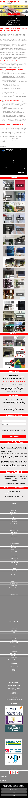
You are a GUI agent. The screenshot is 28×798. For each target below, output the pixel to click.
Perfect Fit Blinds (8, 218)
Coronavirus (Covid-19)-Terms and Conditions (14, 381)
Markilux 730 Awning (14, 649)
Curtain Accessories (14, 626)
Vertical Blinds (8, 196)
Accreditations (19, 352)
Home (14, 505)
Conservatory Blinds (14, 530)
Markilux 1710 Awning (14, 651)
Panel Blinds (8, 283)
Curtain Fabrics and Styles (14, 623)
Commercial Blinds (14, 553)
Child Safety (8, 363)
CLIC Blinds (14, 560)
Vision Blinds (8, 261)
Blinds (14, 517)
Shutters (8, 185)
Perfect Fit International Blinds (8, 240)
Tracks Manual (14, 628)
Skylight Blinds (19, 316)
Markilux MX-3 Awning (14, 642)
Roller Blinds (19, 185)
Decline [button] (14, 792)
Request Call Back (14, 436)
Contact (13, 508)
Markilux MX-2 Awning (14, 644)
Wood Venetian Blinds (14, 523)
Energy (19, 363)
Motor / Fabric (14, 655)
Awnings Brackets (14, 653)
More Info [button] (14, 795)
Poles (14, 632)
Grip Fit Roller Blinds (14, 562)
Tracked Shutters (14, 585)
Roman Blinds (8, 272)
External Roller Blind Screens (14, 659)
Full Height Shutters (14, 577)
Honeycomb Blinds (14, 558)
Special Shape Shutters (14, 587)
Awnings (14, 638)
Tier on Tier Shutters (14, 579)
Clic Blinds (8, 229)
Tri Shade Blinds (19, 261)
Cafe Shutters (14, 581)
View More (14, 13)
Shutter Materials (14, 570)
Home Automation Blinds (14, 543)
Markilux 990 (14, 640)
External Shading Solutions (14, 636)
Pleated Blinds (19, 229)
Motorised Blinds (8, 305)
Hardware (14, 572)
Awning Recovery (19, 327)
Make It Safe (14, 510)
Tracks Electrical (14, 630)
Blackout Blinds (14, 551)
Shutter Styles (14, 574)
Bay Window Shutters (14, 583)
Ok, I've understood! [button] (14, 789)
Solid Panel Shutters (14, 592)
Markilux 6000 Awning (14, 646)
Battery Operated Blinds (14, 541)
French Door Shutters (14, 594)
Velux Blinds (19, 272)
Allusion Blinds (19, 283)
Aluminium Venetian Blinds (14, 525)
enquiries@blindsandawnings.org (15, 699)
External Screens (14, 657)
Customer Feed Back (14, 512)
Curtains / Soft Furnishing (14, 621)
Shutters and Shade (14, 589)
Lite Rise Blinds (8, 251)
